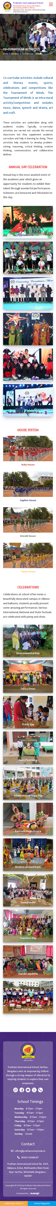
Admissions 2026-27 (14, 1203)
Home (5, 54)
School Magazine (42, 1203)
